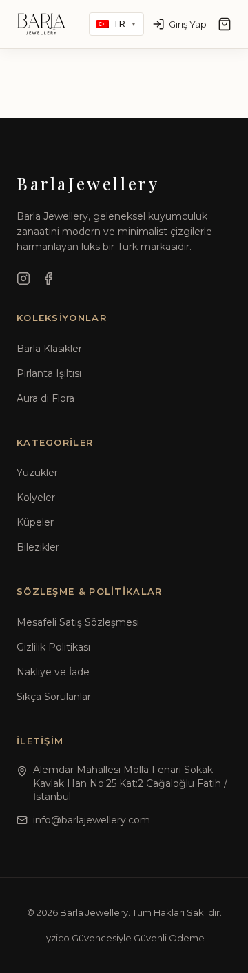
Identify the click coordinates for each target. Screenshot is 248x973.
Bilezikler (38, 547)
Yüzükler (37, 473)
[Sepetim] (224, 24)
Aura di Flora (45, 398)
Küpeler (35, 522)
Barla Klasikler (49, 348)
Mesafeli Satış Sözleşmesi (78, 622)
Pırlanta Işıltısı (49, 373)
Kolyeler (36, 497)
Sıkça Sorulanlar (54, 696)
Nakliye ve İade (53, 672)
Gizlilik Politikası (53, 647)
